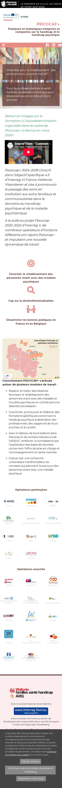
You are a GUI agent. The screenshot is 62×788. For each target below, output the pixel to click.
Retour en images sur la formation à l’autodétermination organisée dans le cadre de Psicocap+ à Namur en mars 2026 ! (30, 125)
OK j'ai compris (30, 761)
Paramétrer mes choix (31, 778)
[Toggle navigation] (3, 45)
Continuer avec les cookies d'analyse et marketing (30, 770)
